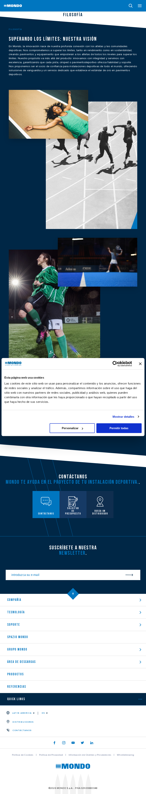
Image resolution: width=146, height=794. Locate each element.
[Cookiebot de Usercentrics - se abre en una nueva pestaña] (115, 364)
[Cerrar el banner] (140, 363)
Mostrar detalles (123, 416)
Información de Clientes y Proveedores (90, 755)
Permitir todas (119, 428)
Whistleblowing (125, 755)
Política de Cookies (22, 755)
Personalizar (70, 428)
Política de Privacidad (51, 755)
